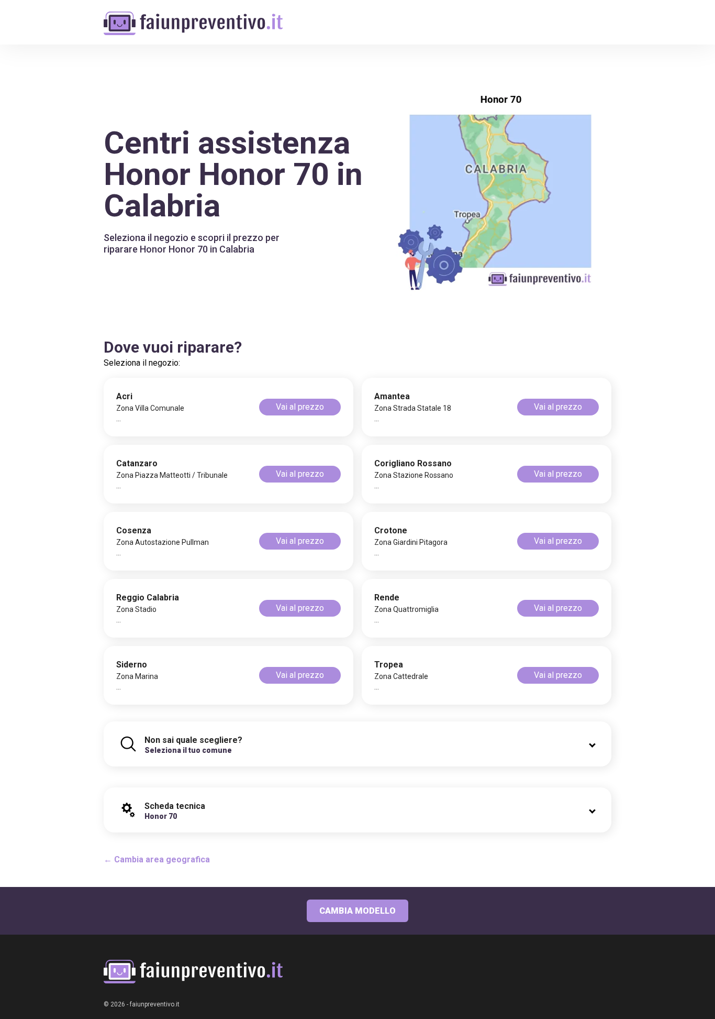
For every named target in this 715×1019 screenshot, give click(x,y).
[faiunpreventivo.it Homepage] (193, 971)
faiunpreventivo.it (155, 1004)
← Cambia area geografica (157, 859)
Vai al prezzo (300, 407)
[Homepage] (193, 17)
